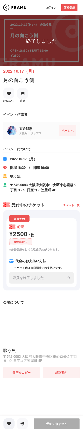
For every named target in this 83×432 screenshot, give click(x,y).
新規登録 (69, 7)
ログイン (50, 7)
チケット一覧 (71, 205)
